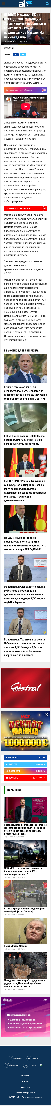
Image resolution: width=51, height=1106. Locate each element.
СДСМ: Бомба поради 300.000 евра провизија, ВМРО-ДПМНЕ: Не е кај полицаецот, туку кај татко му (24, 440)
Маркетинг (25, 1087)
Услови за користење (25, 1093)
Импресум (25, 1076)
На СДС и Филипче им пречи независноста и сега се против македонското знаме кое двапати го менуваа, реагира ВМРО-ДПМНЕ (25, 543)
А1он (11, 47)
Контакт (25, 1081)
